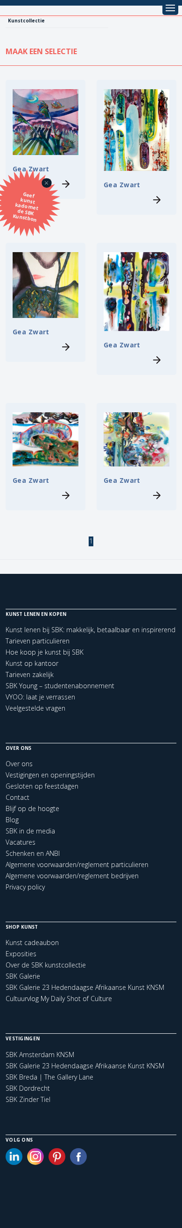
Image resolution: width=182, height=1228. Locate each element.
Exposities (21, 953)
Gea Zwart (122, 184)
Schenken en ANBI (33, 853)
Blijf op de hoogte (32, 808)
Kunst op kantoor (32, 663)
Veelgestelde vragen (35, 708)
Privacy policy (25, 886)
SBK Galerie (23, 976)
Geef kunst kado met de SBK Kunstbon (25, 207)
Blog (12, 819)
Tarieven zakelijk (30, 674)
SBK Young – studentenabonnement (60, 685)
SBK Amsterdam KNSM (40, 1055)
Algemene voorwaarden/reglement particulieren (77, 864)
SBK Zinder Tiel (28, 1099)
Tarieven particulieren (38, 640)
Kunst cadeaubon (32, 942)
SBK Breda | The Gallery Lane (49, 1077)
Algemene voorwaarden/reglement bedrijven (72, 875)
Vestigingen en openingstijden (50, 774)
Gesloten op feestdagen (42, 786)
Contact (17, 797)
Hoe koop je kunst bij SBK (45, 652)
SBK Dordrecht (28, 1088)
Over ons (19, 763)
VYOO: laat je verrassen (40, 696)
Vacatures (20, 842)
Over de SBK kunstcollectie (46, 964)
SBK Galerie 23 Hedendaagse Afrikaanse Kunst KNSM (85, 987)
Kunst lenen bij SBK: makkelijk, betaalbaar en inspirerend (90, 629)
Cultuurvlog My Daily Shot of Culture (59, 998)
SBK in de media (30, 830)
